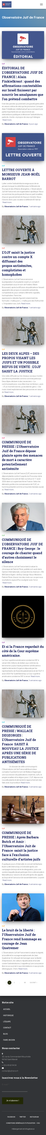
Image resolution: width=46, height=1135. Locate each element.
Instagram (34, 1117)
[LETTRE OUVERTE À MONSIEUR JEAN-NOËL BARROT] (23, 147)
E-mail (5, 1084)
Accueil (6, 1009)
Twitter (22, 1117)
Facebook (11, 1117)
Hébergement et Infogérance (23, 1129)
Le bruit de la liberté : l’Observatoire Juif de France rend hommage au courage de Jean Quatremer (22, 939)
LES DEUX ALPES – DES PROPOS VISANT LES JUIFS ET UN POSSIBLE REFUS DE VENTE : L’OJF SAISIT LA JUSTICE (21, 362)
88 (25, 982)
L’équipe (7, 1022)
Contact (7, 1028)
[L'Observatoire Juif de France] (7, 4)
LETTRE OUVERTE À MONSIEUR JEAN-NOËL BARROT (21, 174)
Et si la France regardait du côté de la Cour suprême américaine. (23, 651)
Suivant (33, 982)
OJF (3, 64)
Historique (8, 1015)
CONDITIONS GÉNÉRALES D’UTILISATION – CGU (23, 1123)
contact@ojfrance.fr (10, 1071)
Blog (5, 1034)
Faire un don (9, 1040)
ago (33, 124)
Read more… (8, 120)
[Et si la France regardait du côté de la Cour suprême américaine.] (23, 617)
